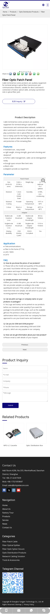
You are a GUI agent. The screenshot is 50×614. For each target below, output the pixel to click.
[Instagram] (14, 490)
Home (5, 505)
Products (6, 516)
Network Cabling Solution (13, 556)
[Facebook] (4, 490)
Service (5, 520)
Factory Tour (8, 512)
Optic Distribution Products (14, 552)
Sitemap (18, 604)
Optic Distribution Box (34, 445)
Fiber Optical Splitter (11, 545)
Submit (10, 405)
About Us (6, 509)
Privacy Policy (29, 604)
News (4, 524)
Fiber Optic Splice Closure (13, 549)
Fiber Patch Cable (9, 541)
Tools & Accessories (11, 560)
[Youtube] (18, 490)
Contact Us (7, 527)
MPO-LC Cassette (10, 445)
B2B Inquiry (17, 101)
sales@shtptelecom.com (18, 485)
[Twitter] (9, 490)
